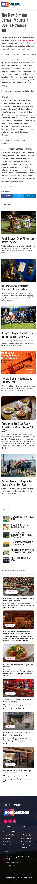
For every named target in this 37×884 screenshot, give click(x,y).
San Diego (10, 625)
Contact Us (8, 845)
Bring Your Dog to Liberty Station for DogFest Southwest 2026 (17, 334)
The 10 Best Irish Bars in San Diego (21, 559)
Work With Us (9, 841)
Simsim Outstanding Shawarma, (22, 40)
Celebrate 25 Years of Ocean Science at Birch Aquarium (14, 287)
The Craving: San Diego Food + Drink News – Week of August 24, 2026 (17, 427)
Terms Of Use (27, 838)
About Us (8, 838)
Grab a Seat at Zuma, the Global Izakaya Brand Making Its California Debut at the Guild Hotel (16, 632)
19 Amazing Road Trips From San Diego (22, 518)
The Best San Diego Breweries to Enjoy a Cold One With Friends (22, 551)
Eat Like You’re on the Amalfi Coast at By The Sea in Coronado (18, 666)
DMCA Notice (27, 841)
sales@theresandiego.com (14, 862)
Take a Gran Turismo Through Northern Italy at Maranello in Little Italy (17, 701)
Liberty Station (11, 592)
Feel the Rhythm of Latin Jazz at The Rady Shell (16, 380)
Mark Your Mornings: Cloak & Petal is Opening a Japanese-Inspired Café (17, 772)
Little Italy (10, 693)
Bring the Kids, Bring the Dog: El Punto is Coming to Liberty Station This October (18, 599)
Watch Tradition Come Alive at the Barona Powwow (17, 240)
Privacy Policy (27, 835)
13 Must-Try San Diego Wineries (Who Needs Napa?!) (22, 543)
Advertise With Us (10, 832)
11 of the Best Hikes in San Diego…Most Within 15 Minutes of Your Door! (21, 535)
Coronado (10, 658)
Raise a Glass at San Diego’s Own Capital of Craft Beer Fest (16, 482)
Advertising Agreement (25, 846)
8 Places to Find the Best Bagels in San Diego (20, 526)
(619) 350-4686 (11, 866)
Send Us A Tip (9, 835)
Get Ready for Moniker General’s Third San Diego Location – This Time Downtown (17, 734)
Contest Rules (27, 832)
